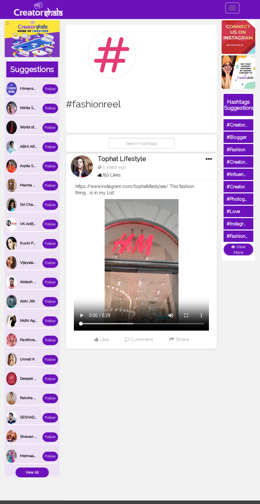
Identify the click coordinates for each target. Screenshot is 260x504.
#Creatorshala (241, 124)
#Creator (236, 186)
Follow (50, 89)
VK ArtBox (28, 224)
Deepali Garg (31, 378)
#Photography (242, 199)
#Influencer (238, 174)
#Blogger (237, 137)
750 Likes (111, 175)
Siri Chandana (31, 204)
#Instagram (238, 223)
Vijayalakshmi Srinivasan (41, 262)
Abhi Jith (27, 301)
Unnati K (27, 359)
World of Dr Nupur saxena (42, 127)
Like (104, 339)
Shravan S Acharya (36, 436)
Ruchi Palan (30, 243)
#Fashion (236, 149)
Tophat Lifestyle (122, 159)
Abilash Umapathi (35, 282)
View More (240, 249)
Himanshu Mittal (34, 88)
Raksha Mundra (33, 398)
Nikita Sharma (32, 108)
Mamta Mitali (31, 185)
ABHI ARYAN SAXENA (39, 146)
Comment (141, 339)
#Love (233, 211)
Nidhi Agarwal (32, 320)
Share (182, 339)
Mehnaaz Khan (33, 456)
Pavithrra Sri (30, 340)
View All (32, 472)
